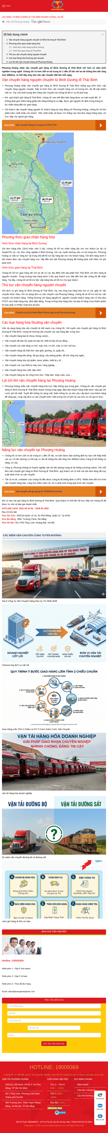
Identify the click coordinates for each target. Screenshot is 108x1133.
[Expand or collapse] (102, 34)
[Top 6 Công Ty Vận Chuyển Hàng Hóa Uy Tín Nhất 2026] (54, 569)
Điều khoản (82, 1084)
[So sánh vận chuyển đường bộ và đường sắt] (54, 825)
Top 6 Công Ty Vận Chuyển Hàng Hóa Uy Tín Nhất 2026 (29, 601)
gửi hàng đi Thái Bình (30, 97)
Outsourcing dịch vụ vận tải (15, 665)
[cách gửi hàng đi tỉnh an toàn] (54, 889)
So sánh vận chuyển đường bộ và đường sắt (24, 857)
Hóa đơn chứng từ (86, 1090)
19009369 (18, 960)
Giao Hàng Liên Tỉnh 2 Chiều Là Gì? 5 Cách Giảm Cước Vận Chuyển (36, 729)
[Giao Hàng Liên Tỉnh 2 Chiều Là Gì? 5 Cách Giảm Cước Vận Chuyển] (54, 697)
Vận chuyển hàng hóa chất (18, 370)
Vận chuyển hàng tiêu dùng (18, 355)
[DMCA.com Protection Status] (55, 1108)
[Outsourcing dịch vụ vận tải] (54, 633)
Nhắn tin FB (100, 1119)
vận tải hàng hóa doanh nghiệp (17, 793)
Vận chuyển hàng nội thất (17, 350)
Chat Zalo (100, 1109)
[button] (6, 6)
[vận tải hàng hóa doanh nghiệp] (54, 761)
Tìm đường (100, 1098)
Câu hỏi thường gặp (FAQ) (90, 1095)
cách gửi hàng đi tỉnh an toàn (16, 921)
